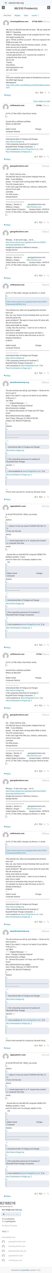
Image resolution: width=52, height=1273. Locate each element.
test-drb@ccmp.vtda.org (12, 1210)
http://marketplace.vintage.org (18, 152)
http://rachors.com (34, 207)
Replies (17, 15)
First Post (7, 15)
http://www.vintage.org (15, 142)
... (7, 116)
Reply (8, 95)
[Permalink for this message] (49, 92)
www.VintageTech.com (30, 149)
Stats (26, 15)
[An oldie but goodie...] (3, 7)
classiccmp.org (16, 3)
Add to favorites (10, 1226)
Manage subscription (12, 1214)
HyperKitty (25, 1270)
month (34, 15)
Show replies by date (41, 101)
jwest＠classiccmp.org (19, 382)
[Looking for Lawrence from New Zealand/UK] (48, 7)
